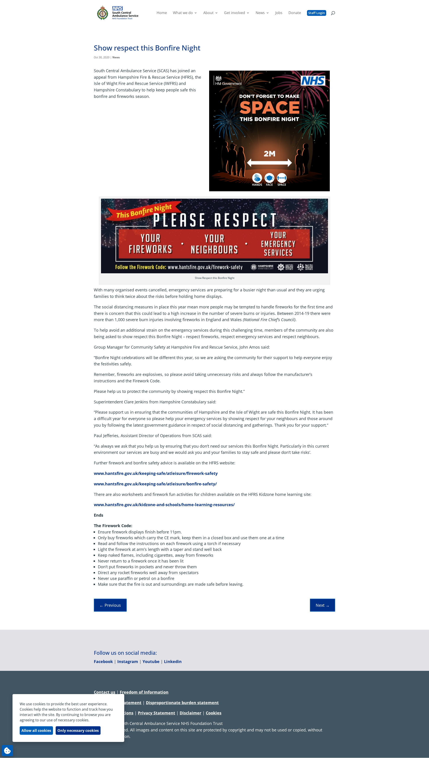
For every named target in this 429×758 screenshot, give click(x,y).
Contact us (104, 692)
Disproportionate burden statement (182, 702)
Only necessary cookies (78, 730)
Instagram (127, 661)
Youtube (151, 661)
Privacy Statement (156, 713)
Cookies (213, 713)
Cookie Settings (7, 750)
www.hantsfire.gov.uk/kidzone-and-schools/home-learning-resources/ (164, 504)
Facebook (103, 661)
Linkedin (173, 661)
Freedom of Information (144, 692)
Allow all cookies (36, 730)
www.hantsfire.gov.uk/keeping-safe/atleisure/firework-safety (156, 473)
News (116, 57)
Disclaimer (190, 713)
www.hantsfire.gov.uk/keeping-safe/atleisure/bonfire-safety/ (155, 483)
